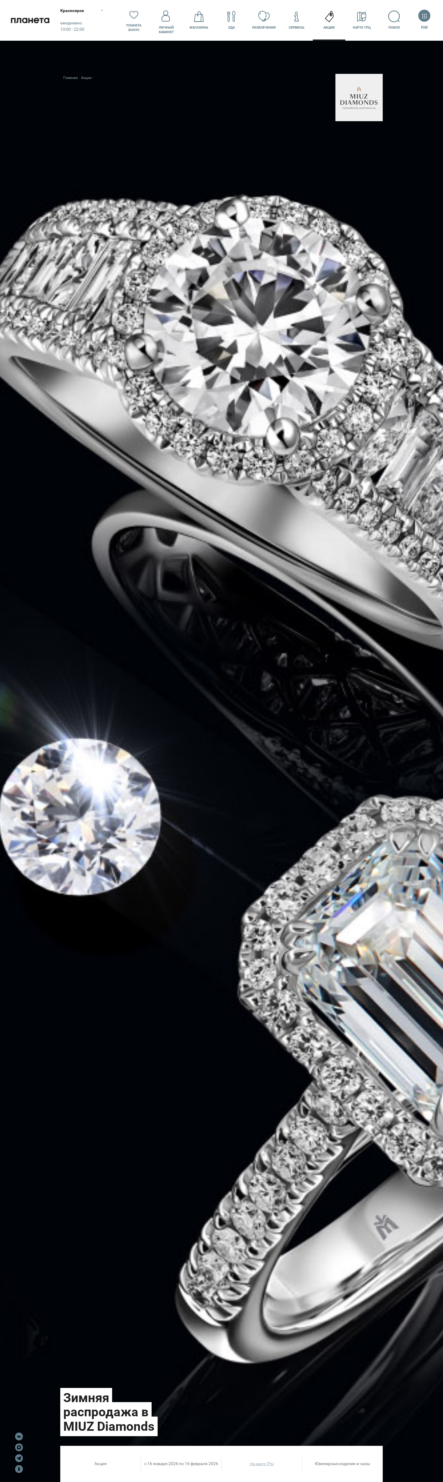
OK (19, 1469)
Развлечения (264, 28)
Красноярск (72, 10)
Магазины (199, 28)
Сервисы (296, 28)
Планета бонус (133, 28)
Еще (424, 27)
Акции (329, 28)
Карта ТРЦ (362, 28)
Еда (231, 28)
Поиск (394, 28)
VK (19, 1436)
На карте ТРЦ (262, 1464)
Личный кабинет (166, 30)
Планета (30, 20)
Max (19, 1447)
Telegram (19, 1458)
